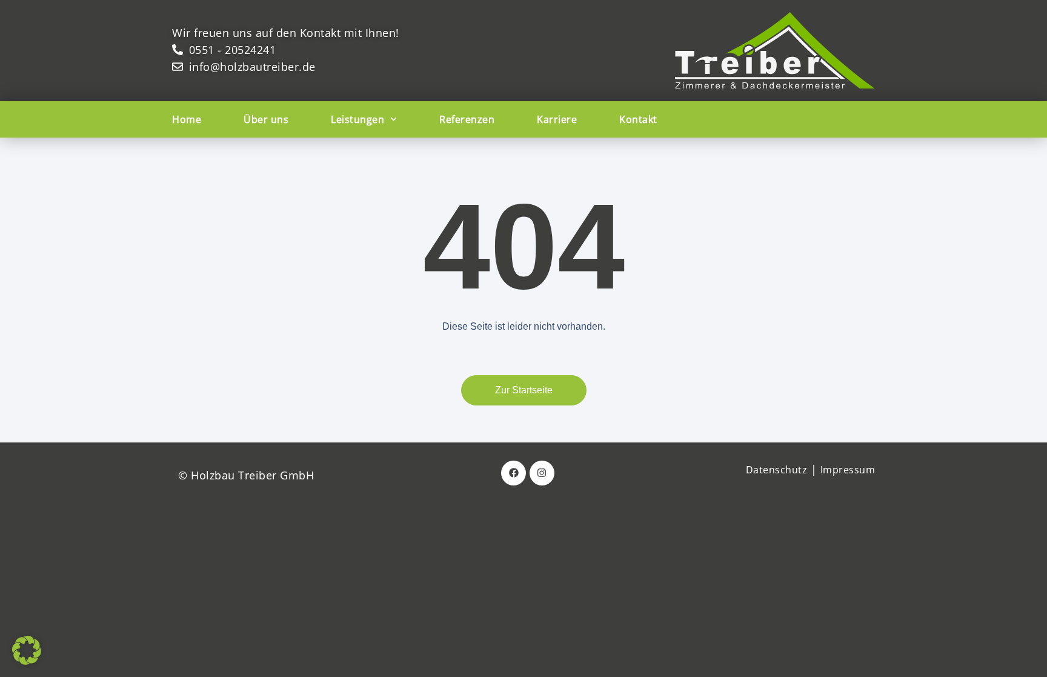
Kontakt (638, 119)
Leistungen (357, 119)
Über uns (266, 119)
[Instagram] (542, 473)
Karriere (557, 119)
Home (186, 119)
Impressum (848, 469)
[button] (26, 650)
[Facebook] (513, 473)
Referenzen (466, 119)
